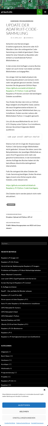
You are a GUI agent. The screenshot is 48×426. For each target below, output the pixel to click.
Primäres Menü (45, 12)
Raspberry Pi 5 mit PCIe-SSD (11, 295)
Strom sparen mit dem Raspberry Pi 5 (14, 299)
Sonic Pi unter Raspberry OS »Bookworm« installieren (20, 303)
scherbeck (29, 38)
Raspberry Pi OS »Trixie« (10, 262)
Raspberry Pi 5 (6, 333)
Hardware (14, 21)
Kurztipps (4, 364)
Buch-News (5, 356)
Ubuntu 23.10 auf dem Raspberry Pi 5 (14, 324)
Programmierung (26, 21)
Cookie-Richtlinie (10, 423)
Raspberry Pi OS (7, 381)
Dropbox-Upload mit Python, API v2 (19, 215)
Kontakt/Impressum (37, 423)
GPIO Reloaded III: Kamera (11, 308)
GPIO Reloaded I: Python (10, 316)
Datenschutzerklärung (23, 423)
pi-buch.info (6, 12)
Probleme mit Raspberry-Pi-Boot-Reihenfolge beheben (21, 270)
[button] (44, 390)
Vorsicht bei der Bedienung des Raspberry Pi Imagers (20, 266)
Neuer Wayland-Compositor (11, 274)
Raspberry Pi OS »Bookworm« (12, 328)
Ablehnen (24, 411)
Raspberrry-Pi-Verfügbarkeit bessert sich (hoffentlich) (20, 337)
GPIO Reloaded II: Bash (9, 312)
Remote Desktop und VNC (10, 320)
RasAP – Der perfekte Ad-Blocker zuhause (16, 291)
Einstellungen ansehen (24, 418)
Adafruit (11, 204)
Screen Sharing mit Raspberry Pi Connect (16, 283)
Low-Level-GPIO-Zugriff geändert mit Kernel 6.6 (18, 279)
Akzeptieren (24, 405)
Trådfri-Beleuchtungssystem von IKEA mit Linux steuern (23, 225)
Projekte (4, 377)
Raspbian (4, 385)
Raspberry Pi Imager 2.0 (9, 258)
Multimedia (5, 368)
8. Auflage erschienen (9, 287)
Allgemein (5, 352)
